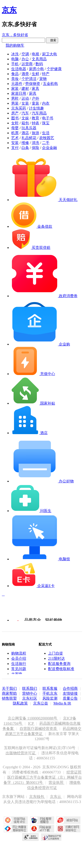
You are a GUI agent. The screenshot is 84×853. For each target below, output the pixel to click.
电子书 (47, 118)
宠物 (43, 79)
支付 (15, 148)
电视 (35, 54)
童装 (35, 103)
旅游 (35, 133)
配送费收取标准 (61, 669)
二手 (45, 143)
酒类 (25, 74)
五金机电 (50, 84)
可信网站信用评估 (16, 820)
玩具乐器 (28, 128)
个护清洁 (28, 79)
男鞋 (15, 98)
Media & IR (62, 703)
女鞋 (15, 123)
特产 (45, 74)
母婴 (15, 128)
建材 (25, 89)
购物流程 (18, 653)
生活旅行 (18, 664)
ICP (31, 723)
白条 (25, 148)
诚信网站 (68, 820)
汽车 (25, 113)
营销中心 (29, 693)
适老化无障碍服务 (30, 837)
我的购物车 (15, 45)
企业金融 (49, 148)
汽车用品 (39, 113)
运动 (25, 98)
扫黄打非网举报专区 (68, 828)
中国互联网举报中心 (16, 828)
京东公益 (40, 703)
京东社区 (29, 698)
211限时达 (56, 658)
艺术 (15, 138)
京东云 (56, 797)
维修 (25, 143)
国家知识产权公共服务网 (51, 837)
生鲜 (35, 74)
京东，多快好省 (15, 35)
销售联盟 (9, 698)
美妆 (15, 79)
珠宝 (45, 123)
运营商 (27, 64)
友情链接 (70, 693)
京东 (9, 10)
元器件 (16, 84)
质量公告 (70, 698)
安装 (15, 143)
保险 (35, 148)
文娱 (25, 118)
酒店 (25, 133)
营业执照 (56, 783)
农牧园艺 (46, 138)
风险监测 (49, 698)
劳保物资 (32, 84)
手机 (15, 64)
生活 (45, 133)
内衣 (45, 103)
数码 (39, 64)
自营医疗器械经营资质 (39, 729)
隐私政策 (20, 703)
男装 (15, 103)
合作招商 (70, 688)
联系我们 (29, 688)
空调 (25, 54)
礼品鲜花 (28, 138)
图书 (15, 118)
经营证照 (73, 772)
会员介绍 (18, 658)
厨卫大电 (49, 54)
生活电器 (18, 69)
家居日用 (18, 93)
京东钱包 (37, 797)
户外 (35, 98)
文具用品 (39, 59)
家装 (15, 89)
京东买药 (18, 108)
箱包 (25, 123)
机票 (15, 133)
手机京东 (49, 693)
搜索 (52, 40)
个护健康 (54, 69)
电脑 (15, 59)
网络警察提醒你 (42, 820)
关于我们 (9, 688)
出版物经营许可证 (21, 753)
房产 (15, 113)
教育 (35, 118)
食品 (15, 74)
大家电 (16, 674)
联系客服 (49, 688)
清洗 (35, 143)
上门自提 (55, 653)
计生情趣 (36, 108)
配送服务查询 (59, 664)
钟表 (35, 123)
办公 (25, 59)
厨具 (32, 93)
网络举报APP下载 (42, 828)
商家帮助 (9, 693)
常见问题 (18, 669)
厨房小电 (36, 69)
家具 (35, 89)
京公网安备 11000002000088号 (33, 718)
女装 (25, 103)
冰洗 (15, 54)
